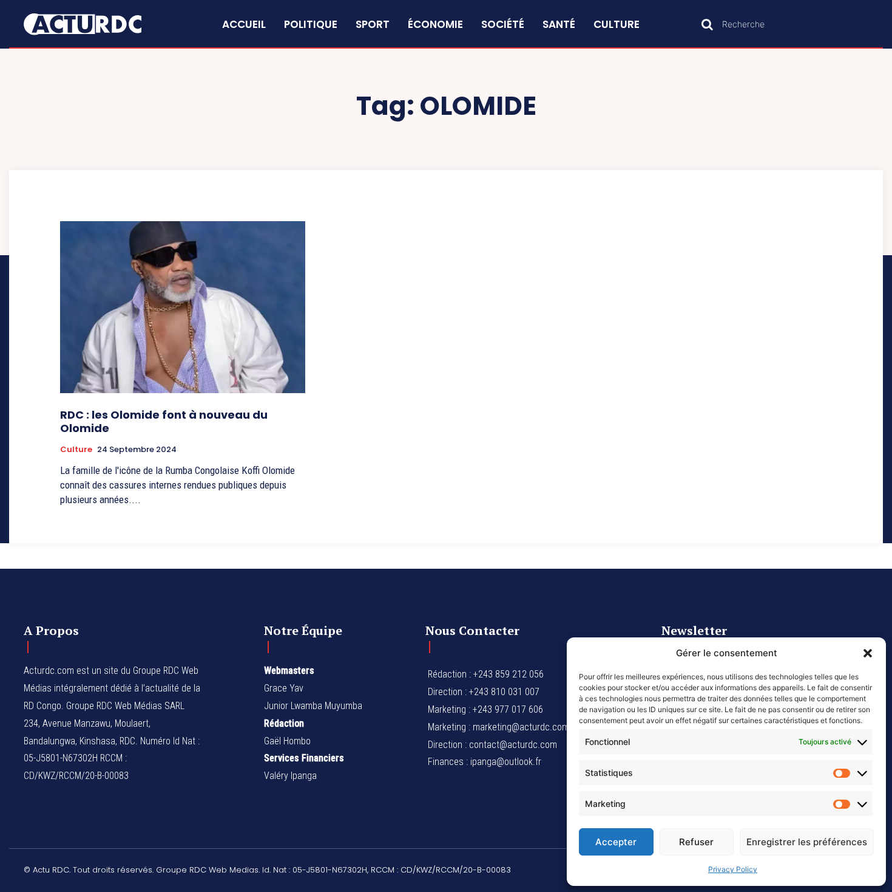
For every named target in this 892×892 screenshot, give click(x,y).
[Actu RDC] (96, 24)
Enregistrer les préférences (806, 842)
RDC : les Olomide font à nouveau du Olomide (164, 421)
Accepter (616, 842)
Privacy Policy (732, 869)
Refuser (696, 842)
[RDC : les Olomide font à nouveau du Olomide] (182, 307)
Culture (76, 450)
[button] (868, 653)
